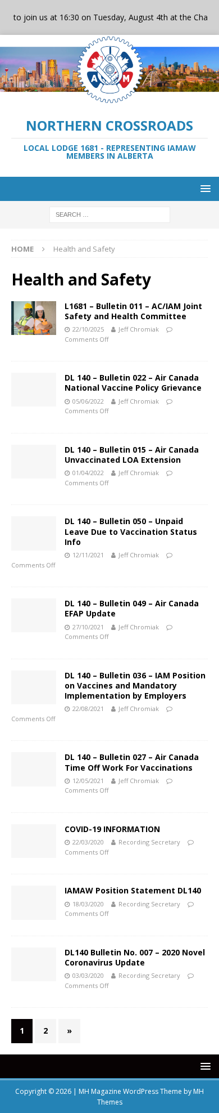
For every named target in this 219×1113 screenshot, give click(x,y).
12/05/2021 (88, 780)
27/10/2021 (88, 627)
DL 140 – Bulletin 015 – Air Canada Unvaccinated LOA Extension (132, 454)
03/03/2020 (88, 975)
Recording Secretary (149, 842)
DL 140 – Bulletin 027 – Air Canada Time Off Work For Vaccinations (132, 762)
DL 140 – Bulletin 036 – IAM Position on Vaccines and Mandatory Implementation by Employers (135, 685)
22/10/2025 (88, 329)
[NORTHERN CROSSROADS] (109, 98)
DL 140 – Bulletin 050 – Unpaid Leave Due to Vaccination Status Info (131, 531)
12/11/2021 (88, 555)
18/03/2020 (88, 904)
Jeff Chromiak (138, 329)
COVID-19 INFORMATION (112, 829)
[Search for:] (109, 213)
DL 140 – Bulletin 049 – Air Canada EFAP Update (132, 608)
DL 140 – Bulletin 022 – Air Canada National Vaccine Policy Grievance (133, 382)
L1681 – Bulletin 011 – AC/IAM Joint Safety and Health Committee (133, 311)
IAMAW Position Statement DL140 (133, 890)
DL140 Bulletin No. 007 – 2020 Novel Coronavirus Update (135, 957)
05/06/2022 (88, 401)
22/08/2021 (88, 708)
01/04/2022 (88, 472)
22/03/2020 (88, 842)
